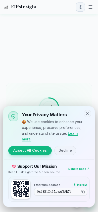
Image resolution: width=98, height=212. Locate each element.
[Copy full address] (83, 191)
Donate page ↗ (79, 169)
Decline (65, 150)
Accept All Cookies (30, 150)
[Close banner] (87, 113)
